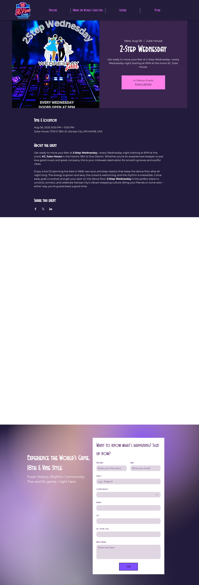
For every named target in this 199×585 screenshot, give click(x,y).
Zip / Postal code (103, 529)
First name (100, 463)
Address (99, 502)
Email (132, 463)
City (98, 516)
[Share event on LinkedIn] (50, 209)
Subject (99, 476)
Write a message (101, 542)
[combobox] (128, 494)
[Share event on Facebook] (35, 209)
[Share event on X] (43, 209)
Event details (143, 84)
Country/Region (102, 489)
